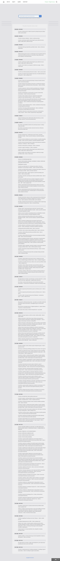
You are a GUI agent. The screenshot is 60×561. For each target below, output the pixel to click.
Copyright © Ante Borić (30, 557)
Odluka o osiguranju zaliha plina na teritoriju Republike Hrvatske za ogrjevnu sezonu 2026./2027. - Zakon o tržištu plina (30, 339)
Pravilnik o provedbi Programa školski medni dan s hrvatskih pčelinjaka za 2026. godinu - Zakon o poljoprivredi (32, 74)
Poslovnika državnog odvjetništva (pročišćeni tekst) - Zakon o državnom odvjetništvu (31, 47)
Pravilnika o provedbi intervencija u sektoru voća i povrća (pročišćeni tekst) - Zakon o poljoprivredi (32, 262)
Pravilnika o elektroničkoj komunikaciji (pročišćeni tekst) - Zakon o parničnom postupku (30, 233)
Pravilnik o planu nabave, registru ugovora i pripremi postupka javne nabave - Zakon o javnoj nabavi (31, 173)
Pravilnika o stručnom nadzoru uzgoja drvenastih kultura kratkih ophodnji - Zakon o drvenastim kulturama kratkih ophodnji (32, 413)
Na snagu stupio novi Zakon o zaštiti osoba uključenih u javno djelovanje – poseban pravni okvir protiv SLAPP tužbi (31, 543)
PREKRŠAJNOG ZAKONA (22, 164)
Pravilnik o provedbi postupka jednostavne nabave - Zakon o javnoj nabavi (32, 71)
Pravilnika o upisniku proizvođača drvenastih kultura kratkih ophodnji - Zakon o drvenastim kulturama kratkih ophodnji (31, 416)
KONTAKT (25, 1)
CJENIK (19, 1)
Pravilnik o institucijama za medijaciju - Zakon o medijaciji (29, 145)
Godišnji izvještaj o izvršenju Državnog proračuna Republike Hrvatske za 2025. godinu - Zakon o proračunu (31, 536)
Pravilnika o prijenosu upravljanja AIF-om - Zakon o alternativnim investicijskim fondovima (30, 495)
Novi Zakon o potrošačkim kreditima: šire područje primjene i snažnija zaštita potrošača (31, 125)
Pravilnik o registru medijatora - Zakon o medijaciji (27, 147)
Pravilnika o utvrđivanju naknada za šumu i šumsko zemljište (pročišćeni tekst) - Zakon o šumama (31, 402)
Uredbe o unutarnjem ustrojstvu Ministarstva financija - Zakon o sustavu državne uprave (31, 249)
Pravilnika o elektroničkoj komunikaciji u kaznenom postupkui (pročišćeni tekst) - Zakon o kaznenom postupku (31, 236)
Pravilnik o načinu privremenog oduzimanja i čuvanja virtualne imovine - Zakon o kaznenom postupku (31, 81)
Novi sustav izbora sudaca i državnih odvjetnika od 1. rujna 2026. (30, 309)
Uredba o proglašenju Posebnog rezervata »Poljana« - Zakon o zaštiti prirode (31, 519)
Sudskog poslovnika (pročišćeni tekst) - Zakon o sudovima (28, 228)
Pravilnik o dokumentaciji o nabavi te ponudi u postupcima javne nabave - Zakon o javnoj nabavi (31, 32)
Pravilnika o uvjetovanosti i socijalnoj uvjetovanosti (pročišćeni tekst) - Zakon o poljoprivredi (31, 506)
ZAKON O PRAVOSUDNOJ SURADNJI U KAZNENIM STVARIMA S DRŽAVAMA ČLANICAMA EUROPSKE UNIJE (31, 162)
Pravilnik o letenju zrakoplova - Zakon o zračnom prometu (29, 38)
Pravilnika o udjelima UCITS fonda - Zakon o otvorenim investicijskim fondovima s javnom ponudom (31, 467)
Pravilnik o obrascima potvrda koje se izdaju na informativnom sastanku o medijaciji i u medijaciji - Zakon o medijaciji (32, 143)
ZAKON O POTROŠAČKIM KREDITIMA (24, 159)
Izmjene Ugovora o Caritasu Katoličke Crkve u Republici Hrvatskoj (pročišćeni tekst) (30, 529)
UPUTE (8, 1)
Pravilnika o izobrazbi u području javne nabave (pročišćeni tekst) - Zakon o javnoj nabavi (32, 176)
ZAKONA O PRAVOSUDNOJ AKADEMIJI (25, 436)
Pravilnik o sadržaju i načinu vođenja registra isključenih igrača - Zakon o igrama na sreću (31, 346)
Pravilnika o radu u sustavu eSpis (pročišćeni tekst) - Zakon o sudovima (31, 230)
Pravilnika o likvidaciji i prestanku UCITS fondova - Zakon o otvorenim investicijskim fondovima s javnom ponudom (31, 475)
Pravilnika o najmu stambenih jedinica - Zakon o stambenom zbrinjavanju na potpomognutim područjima (31, 105)
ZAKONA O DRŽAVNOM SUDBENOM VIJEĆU (26, 433)
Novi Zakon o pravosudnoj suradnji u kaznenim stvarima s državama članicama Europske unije (30, 128)
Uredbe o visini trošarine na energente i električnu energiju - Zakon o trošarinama (31, 66)
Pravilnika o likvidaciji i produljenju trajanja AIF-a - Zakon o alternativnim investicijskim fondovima (31, 487)
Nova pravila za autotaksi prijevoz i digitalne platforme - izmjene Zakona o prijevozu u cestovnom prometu (31, 307)
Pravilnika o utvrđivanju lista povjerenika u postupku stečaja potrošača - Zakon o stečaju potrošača (31, 252)
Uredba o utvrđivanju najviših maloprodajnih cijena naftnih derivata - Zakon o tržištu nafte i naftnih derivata (31, 41)
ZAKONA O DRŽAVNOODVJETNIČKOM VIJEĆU (26, 435)
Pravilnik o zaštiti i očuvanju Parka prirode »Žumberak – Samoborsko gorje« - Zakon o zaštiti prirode (31, 296)
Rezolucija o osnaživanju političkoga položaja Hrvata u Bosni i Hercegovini (32, 348)
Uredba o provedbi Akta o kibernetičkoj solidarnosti (27, 396)
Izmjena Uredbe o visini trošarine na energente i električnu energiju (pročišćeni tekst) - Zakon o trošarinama (31, 153)
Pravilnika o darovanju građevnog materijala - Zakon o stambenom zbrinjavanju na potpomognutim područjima (30, 108)
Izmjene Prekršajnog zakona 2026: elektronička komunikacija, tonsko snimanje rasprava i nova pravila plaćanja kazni (31, 118)
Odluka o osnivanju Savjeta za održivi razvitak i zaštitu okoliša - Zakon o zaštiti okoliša (31, 316)
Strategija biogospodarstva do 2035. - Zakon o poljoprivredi (29, 521)
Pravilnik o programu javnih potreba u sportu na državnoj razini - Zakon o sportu (31, 289)
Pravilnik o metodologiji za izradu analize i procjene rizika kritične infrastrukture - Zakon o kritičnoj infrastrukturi (30, 93)
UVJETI (13, 1)
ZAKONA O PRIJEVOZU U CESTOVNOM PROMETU (27, 431)
